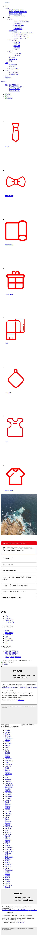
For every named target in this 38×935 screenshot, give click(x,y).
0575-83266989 (14, 89)
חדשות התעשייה (14, 74)
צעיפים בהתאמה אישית (17, 15)
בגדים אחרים (9, 491)
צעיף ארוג (17, 55)
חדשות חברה (13, 72)
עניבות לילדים (18, 29)
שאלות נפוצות (13, 68)
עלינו (6, 63)
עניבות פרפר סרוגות (20, 38)
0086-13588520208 (15, 87)
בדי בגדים (17, 44)
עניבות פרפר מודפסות (20, 36)
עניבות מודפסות (19, 25)
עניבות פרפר (13, 31)
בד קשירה (17, 48)
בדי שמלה (17, 46)
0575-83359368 (14, 91)
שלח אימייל (4, 664)
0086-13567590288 (11, 85)
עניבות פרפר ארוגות (20, 34)
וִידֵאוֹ (6, 76)
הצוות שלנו (12, 66)
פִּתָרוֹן (7, 8)
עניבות (11, 19)
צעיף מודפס (17, 53)
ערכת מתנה (13, 59)
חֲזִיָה (10, 61)
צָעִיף (10, 51)
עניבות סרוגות (18, 27)
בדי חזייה (16, 49)
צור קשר (8, 78)
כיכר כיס (12, 57)
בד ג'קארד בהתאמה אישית (18, 12)
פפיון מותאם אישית (15, 14)
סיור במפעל (13, 65)
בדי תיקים (17, 42)
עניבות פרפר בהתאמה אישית (23, 32)
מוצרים (7, 17)
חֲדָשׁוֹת (7, 70)
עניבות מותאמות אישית (21, 21)
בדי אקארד (13, 40)
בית (6, 6)
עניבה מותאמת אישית (16, 10)
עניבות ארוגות (18, 23)
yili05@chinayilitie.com (13, 657)
